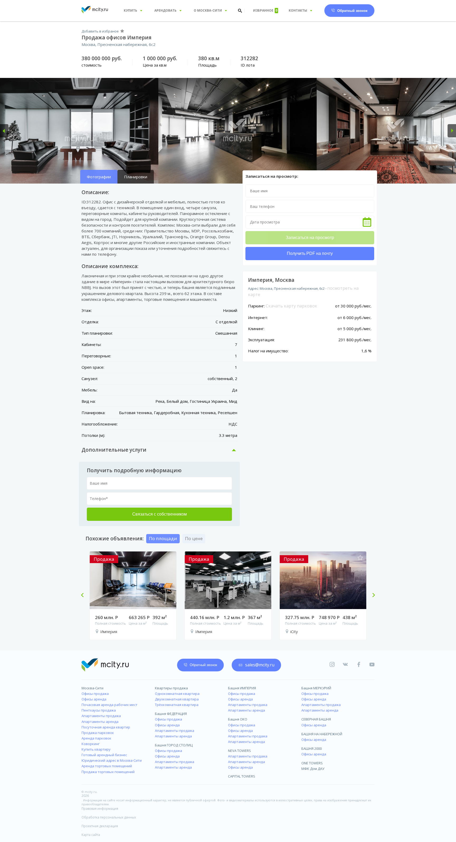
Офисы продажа (95, 693)
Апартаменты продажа (101, 715)
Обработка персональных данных (109, 817)
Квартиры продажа (171, 688)
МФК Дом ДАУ (312, 768)
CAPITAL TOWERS (241, 776)
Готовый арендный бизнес (104, 754)
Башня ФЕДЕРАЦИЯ (171, 713)
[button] (4, 130)
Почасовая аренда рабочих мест (109, 704)
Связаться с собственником (159, 514)
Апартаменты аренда (100, 721)
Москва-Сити (92, 688)
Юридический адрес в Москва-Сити (112, 760)
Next (371, 595)
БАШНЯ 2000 (311, 748)
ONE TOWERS (312, 763)
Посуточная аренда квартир (106, 727)
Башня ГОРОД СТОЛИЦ (174, 745)
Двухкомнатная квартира (177, 699)
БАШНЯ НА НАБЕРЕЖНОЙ (321, 734)
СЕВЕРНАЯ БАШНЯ (316, 719)
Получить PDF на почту (310, 253)
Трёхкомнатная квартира (176, 704)
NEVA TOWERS (239, 750)
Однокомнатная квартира (177, 693)
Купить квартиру (96, 749)
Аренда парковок (96, 738)
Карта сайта (91, 834)
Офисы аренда (94, 699)
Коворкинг (90, 743)
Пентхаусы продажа (99, 710)
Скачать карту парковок (291, 306)
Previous (84, 595)
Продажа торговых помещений (108, 771)
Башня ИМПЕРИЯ (242, 688)
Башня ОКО (237, 719)
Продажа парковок (98, 732)
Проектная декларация (100, 826)
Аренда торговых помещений (107, 766)
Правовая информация (100, 808)
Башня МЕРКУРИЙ (316, 688)
